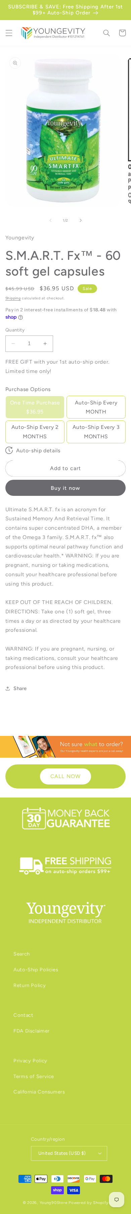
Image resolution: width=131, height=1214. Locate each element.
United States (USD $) (62, 1153)
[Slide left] (50, 220)
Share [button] (20, 688)
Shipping (13, 298)
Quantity (15, 329)
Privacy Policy (30, 1061)
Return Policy (29, 985)
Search (21, 954)
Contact (23, 1015)
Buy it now (65, 488)
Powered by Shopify (88, 1202)
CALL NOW (65, 776)
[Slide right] (80, 220)
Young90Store (54, 1202)
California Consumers (39, 1092)
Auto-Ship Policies (35, 970)
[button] (8, 33)
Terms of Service (33, 1076)
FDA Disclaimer (31, 1031)
